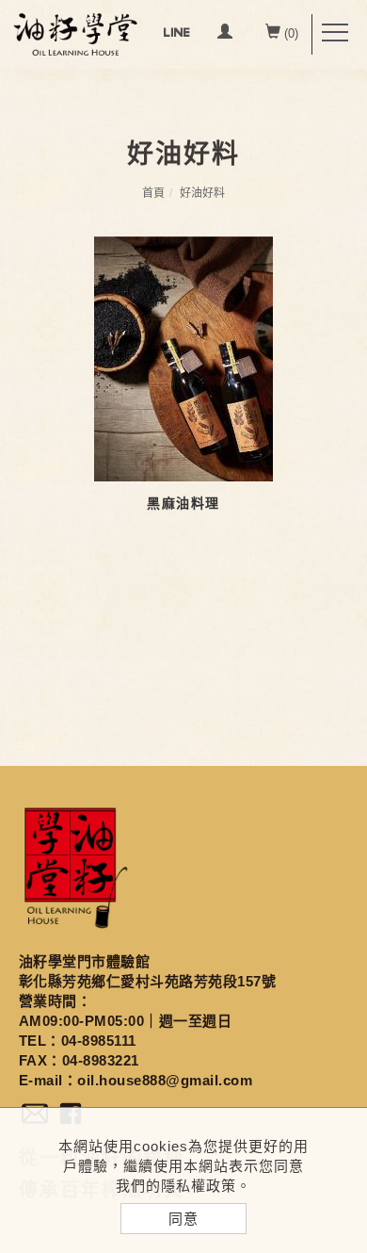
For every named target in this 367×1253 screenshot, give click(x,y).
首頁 (153, 193)
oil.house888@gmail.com (164, 1080)
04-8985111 (98, 1041)
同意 (183, 1219)
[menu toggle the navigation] (335, 33)
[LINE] (177, 34)
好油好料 (202, 193)
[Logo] (75, 33)
